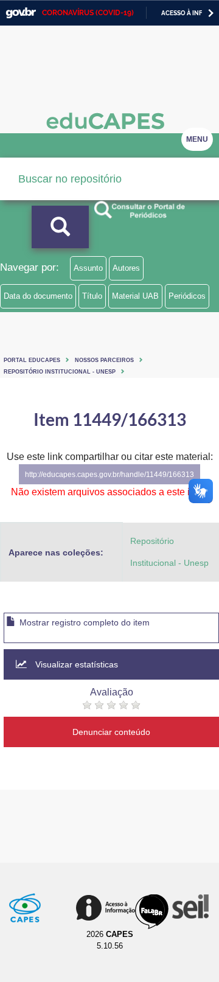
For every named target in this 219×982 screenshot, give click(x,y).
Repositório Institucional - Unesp (60, 371)
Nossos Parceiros (104, 360)
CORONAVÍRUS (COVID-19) (88, 13)
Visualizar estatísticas (75, 664)
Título (92, 296)
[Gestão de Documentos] (189, 906)
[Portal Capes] (25, 907)
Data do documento (38, 296)
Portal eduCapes (32, 360)
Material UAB (135, 296)
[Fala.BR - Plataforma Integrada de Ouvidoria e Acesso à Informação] (152, 911)
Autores (126, 268)
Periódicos (187, 296)
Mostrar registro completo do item (83, 622)
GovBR (20, 13)
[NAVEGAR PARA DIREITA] (211, 13)
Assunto (88, 268)
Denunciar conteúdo (111, 732)
